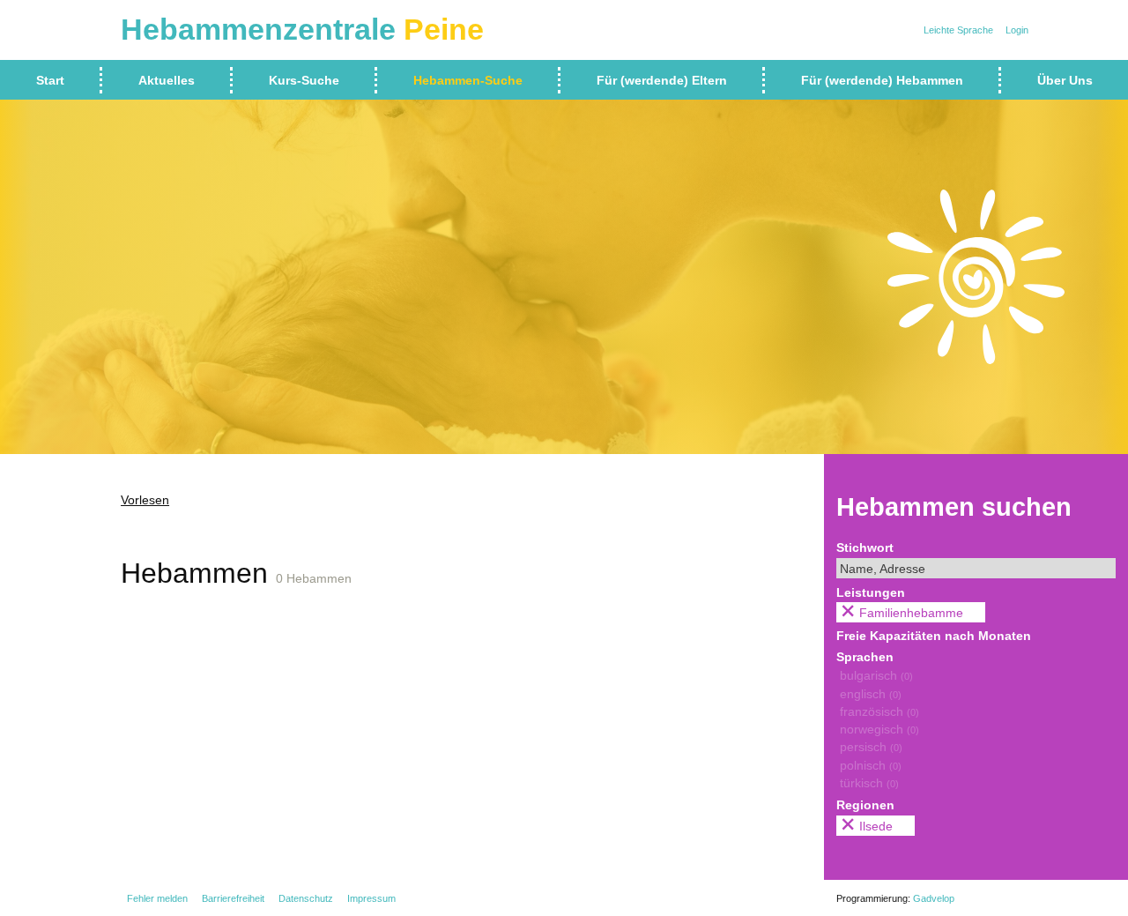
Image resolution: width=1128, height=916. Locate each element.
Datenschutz (305, 898)
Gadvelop (933, 898)
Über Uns (1065, 80)
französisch (879, 711)
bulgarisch (876, 675)
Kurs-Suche (304, 80)
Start (50, 80)
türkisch (869, 783)
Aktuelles (166, 80)
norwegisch (879, 729)
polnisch (871, 765)
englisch (871, 694)
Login (1017, 30)
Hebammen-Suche (468, 80)
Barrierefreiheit (233, 898)
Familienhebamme (911, 613)
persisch (871, 747)
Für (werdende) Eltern (662, 80)
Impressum (371, 898)
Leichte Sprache (958, 30)
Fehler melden (157, 898)
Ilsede (876, 826)
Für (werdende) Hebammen (882, 80)
